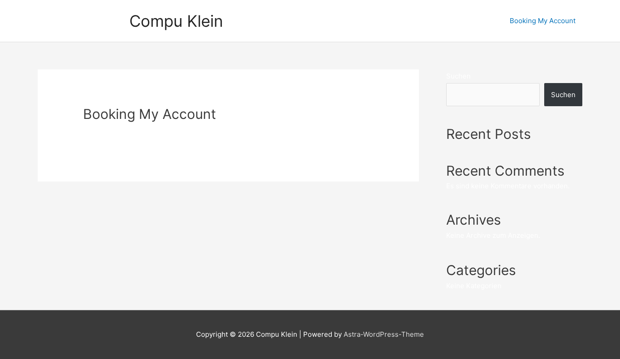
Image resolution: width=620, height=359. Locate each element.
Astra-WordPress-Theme (384, 334)
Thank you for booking (460, 20)
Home (327, 20)
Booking (397, 20)
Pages (360, 20)
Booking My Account (543, 20)
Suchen (458, 76)
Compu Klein (176, 20)
